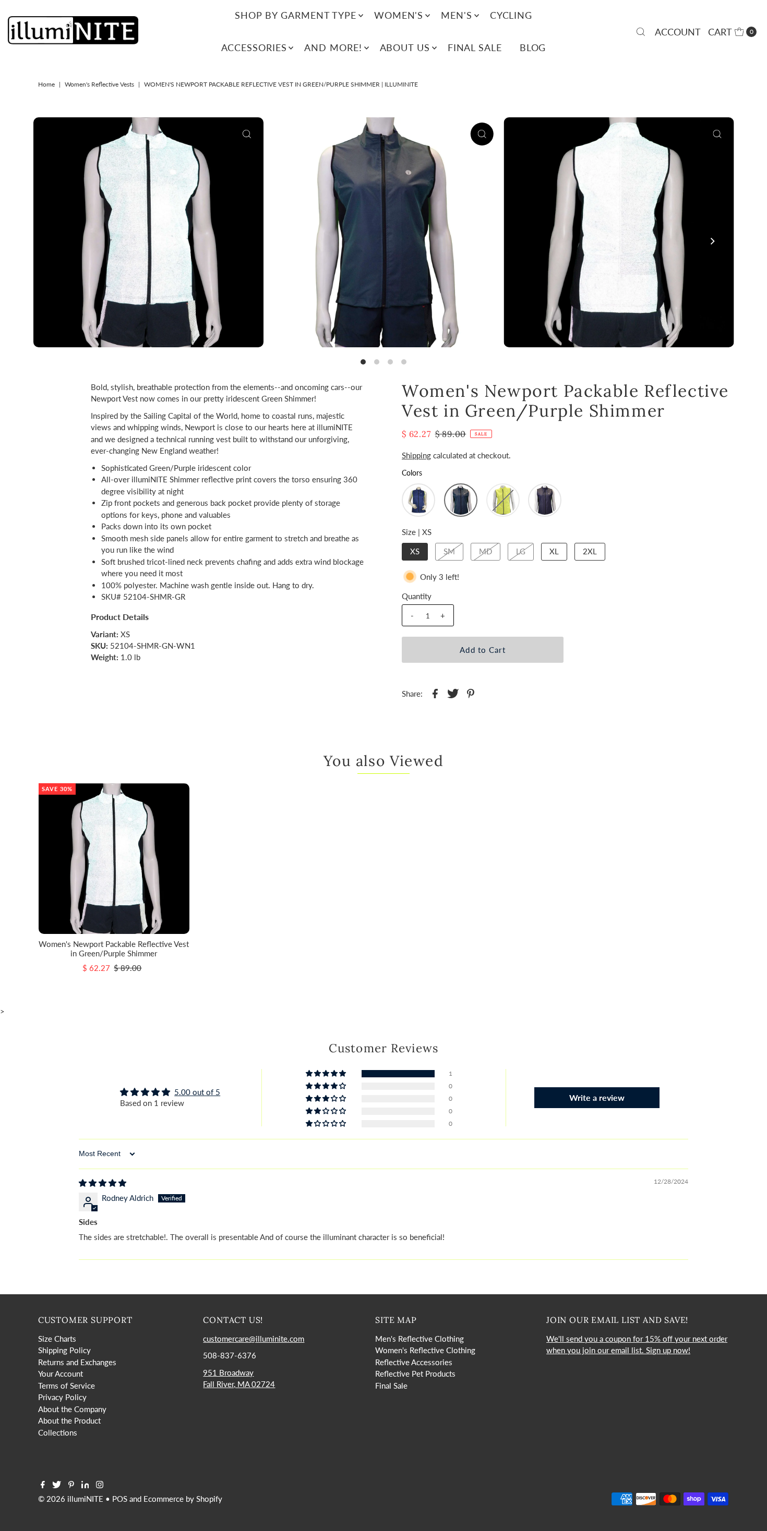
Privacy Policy (62, 1397)
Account (678, 32)
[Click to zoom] (246, 134)
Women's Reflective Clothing (425, 1350)
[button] (418, 500)
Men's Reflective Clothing (419, 1338)
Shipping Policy (64, 1350)
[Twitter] (56, 1485)
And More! (333, 47)
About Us (405, 47)
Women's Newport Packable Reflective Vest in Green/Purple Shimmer (114, 948)
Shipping (416, 455)
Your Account (60, 1373)
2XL (590, 551)
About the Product (69, 1420)
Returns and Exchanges (77, 1362)
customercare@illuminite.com (253, 1338)
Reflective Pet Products (415, 1373)
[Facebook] (43, 1485)
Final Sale (475, 47)
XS (415, 551)
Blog (533, 47)
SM (449, 551)
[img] (102, 1182)
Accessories (254, 47)
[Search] (640, 32)
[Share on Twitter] (453, 692)
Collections (57, 1432)
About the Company (72, 1409)
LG (520, 551)
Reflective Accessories (413, 1362)
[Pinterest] (71, 1485)
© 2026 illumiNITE (70, 1498)
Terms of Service (66, 1385)
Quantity (417, 596)
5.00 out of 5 (197, 1092)
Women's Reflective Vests (99, 84)
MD (485, 551)
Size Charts (57, 1338)
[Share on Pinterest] (470, 692)
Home (46, 84)
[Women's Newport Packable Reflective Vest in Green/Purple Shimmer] (114, 858)
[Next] (711, 241)
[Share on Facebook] (435, 692)
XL (554, 551)
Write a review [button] (597, 1097)
